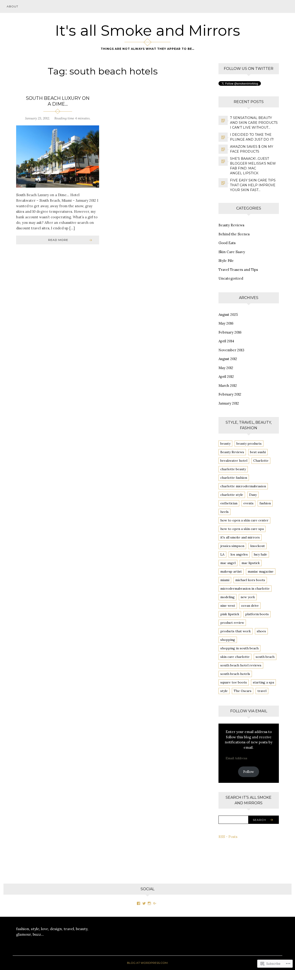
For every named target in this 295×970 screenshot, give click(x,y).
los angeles (239, 554)
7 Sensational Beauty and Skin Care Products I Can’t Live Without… (254, 123)
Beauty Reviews (231, 225)
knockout (257, 546)
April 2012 (226, 376)
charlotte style (231, 495)
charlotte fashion (233, 478)
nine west (227, 605)
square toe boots (233, 682)
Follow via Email (248, 711)
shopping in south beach (239, 648)
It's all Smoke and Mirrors (147, 30)
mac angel (228, 563)
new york (248, 597)
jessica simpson (232, 546)
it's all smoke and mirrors (240, 537)
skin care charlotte (235, 657)
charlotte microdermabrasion (243, 486)
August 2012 (227, 359)
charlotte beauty (233, 469)
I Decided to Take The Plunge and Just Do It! (252, 137)
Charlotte (260, 460)
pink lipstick (229, 614)
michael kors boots (250, 580)
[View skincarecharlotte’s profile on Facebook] (138, 903)
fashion (265, 503)
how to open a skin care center (244, 520)
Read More (58, 240)
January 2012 (228, 403)
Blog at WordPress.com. (147, 962)
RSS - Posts (227, 836)
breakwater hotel (233, 460)
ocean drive (250, 605)
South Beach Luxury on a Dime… (57, 101)
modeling (227, 597)
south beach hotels (235, 674)
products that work (235, 631)
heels (224, 512)
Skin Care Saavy (231, 252)
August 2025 (228, 314)
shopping (227, 640)
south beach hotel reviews (240, 665)
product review (232, 623)
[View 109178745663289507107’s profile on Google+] (155, 903)
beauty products (249, 443)
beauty (225, 443)
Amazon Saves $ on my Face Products (251, 149)
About (12, 6)
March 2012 (227, 385)
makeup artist (231, 571)
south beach (265, 657)
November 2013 (231, 350)
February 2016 (230, 332)
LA (222, 554)
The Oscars (242, 691)
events (248, 503)
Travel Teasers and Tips (238, 269)
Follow (248, 771)
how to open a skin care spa (242, 529)
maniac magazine (261, 571)
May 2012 (225, 368)
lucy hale (260, 554)
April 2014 (226, 341)
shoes (261, 631)
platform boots (257, 614)
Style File (226, 260)
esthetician (228, 503)
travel (261, 691)
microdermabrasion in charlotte (245, 588)
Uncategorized (230, 278)
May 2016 (225, 323)
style (224, 691)
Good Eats (227, 243)
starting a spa (263, 682)
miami (224, 580)
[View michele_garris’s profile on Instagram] (149, 903)
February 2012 (229, 394)
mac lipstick (251, 563)
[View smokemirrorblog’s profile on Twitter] (144, 903)
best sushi (258, 452)
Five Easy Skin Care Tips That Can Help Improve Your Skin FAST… (253, 185)
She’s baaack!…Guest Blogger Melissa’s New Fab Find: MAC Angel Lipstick (253, 166)
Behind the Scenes (234, 234)
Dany (253, 495)
